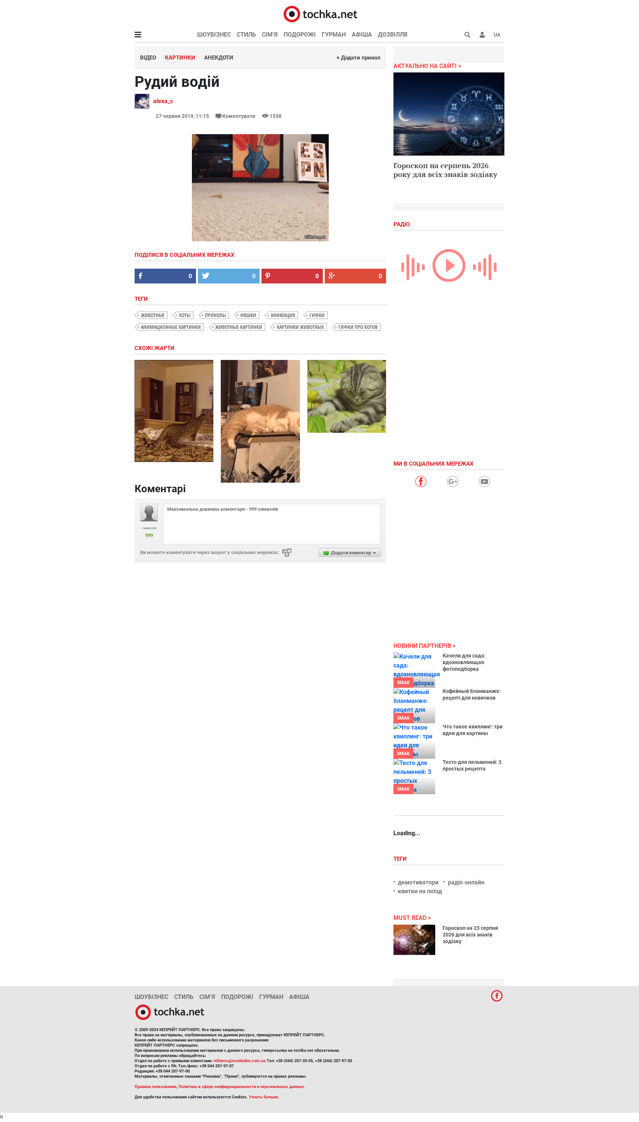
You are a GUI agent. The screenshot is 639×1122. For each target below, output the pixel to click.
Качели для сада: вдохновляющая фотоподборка (464, 662)
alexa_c (163, 101)
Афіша (362, 34)
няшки (248, 315)
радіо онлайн (466, 882)
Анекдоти (218, 57)
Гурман (334, 34)
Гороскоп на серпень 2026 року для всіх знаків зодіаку (445, 169)
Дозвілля (393, 34)
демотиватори (418, 882)
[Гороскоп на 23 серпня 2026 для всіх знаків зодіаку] (414, 940)
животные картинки (238, 326)
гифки (317, 315)
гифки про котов (358, 326)
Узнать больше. (264, 1097)
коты (184, 315)
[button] (482, 35)
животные (153, 315)
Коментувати (238, 116)
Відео (148, 57)
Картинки (180, 57)
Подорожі (300, 34)
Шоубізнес (214, 34)
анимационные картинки (171, 326)
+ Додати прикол (359, 57)
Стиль (246, 34)
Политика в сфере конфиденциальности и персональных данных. (242, 1086)
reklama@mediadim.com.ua (239, 1060)
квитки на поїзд (420, 891)
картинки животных (300, 326)
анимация (283, 315)
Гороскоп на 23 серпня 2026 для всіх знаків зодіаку (470, 934)
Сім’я (270, 34)
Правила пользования (155, 1086)
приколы (215, 315)
